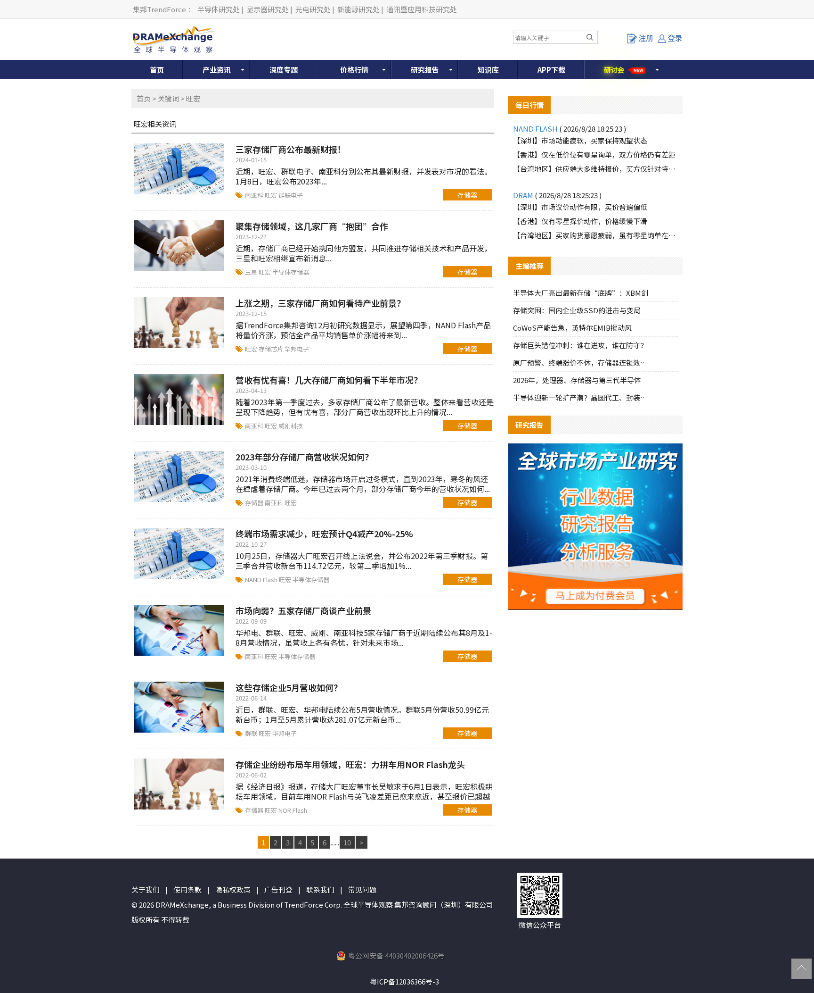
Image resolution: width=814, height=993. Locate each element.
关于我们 (145, 889)
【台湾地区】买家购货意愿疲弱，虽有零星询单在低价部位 (595, 235)
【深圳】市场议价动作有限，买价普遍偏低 (580, 207)
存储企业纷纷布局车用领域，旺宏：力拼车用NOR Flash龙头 (350, 764)
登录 (675, 37)
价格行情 (354, 70)
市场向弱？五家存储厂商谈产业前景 (303, 610)
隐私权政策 (233, 889)
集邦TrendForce (159, 9)
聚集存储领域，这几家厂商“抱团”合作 (312, 226)
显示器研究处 (267, 9)
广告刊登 (278, 889)
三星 (252, 271)
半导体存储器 (290, 271)
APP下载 (551, 70)
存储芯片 (272, 348)
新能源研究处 (358, 9)
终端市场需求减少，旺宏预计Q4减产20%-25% (324, 533)
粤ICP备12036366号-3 (404, 981)
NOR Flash (292, 810)
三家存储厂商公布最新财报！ (291, 149)
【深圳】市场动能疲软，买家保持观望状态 (580, 140)
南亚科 (255, 195)
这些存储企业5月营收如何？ (289, 687)
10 (347, 842)
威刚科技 (290, 425)
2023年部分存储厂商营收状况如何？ (304, 457)
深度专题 (283, 70)
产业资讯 (217, 70)
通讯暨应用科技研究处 (421, 9)
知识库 (488, 70)
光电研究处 (313, 9)
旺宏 (271, 195)
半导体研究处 (218, 9)
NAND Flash (262, 579)
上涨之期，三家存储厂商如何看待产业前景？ (320, 303)
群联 (252, 733)
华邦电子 (297, 348)
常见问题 (362, 889)
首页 (157, 70)
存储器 (467, 195)
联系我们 (320, 889)
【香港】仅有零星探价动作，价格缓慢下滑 (580, 221)
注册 (645, 37)
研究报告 (425, 70)
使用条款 (187, 889)
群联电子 (290, 195)
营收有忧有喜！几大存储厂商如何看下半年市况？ (329, 380)
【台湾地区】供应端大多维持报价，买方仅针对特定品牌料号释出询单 (595, 169)
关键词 (168, 98)
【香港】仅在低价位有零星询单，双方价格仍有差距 (594, 154)
